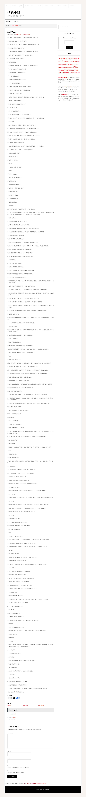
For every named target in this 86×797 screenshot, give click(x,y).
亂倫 (65, 58)
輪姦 (73, 72)
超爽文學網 (47, 789)
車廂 (71, 72)
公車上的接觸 (41, 705)
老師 (71, 70)
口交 (61, 61)
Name (9, 751)
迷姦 (79, 72)
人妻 (69, 58)
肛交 (74, 70)
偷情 (75, 58)
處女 (60, 72)
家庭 (72, 64)
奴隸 (76, 61)
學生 (66, 64)
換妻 (65, 67)
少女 (75, 64)
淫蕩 (75, 67)
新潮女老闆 (25, 705)
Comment (10, 733)
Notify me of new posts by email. (15, 772)
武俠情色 (14, 717)
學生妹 (69, 64)
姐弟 (59, 64)
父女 (61, 70)
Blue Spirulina (68, 86)
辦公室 (76, 72)
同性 (67, 61)
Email (9, 758)
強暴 (60, 67)
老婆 (68, 70)
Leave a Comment (26, 34)
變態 (65, 72)
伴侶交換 (72, 58)
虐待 (77, 70)
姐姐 (78, 61)
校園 (69, 67)
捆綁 (63, 67)
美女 (65, 70)
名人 (69, 61)
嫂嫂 (64, 64)
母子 (71, 67)
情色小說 (13, 12)
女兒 (71, 61)
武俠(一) (9, 705)
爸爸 (63, 70)
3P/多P (61, 58)
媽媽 (61, 64)
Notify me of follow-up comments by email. (18, 767)
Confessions (64, 94)
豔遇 (68, 72)
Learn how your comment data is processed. (35, 783)
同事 (65, 61)
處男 (63, 72)
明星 (67, 67)
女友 (74, 61)
